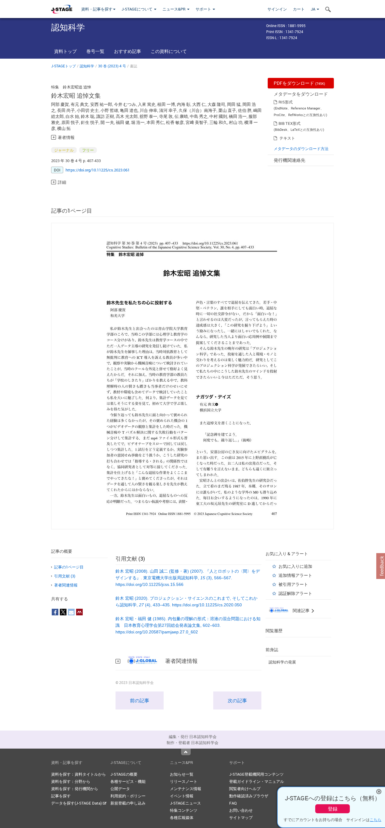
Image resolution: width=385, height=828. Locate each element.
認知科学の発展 (282, 662)
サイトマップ (241, 817)
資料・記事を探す (96, 9)
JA (313, 9)
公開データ (120, 788)
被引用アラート (293, 584)
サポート (204, 9)
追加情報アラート (295, 575)
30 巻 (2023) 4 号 (112, 65)
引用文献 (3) (64, 576)
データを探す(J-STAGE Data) (77, 803)
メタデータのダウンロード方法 (301, 148)
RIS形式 (286, 102)
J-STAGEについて (137, 9)
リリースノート (183, 781)
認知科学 (87, 65)
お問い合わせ (241, 810)
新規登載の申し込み (128, 803)
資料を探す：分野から (70, 781)
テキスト (287, 138)
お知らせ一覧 (181, 774)
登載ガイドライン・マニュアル (256, 781)
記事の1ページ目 (69, 567)
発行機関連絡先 (289, 160)
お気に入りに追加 (295, 566)
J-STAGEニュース (185, 803)
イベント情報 (181, 796)
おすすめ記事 (127, 51)
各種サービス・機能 (128, 781)
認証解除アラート (295, 593)
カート (299, 9)
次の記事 (237, 700)
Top (186, 752)
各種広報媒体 (181, 817)
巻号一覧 (95, 51)
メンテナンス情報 (185, 788)
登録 (332, 808)
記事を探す (61, 796)
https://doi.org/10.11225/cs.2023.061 (98, 170)
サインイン (277, 9)
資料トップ (65, 51)
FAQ (233, 803)
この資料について (169, 51)
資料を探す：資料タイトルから (78, 774)
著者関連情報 (66, 585)
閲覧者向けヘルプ (244, 788)
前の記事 (139, 700)
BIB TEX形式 (289, 123)
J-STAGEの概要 (123, 774)
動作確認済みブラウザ (248, 796)
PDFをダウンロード (299, 83)
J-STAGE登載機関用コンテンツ (256, 774)
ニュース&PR (174, 9)
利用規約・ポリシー (128, 796)
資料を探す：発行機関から (74, 788)
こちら (375, 819)
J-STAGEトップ (63, 65)
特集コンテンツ (183, 810)
